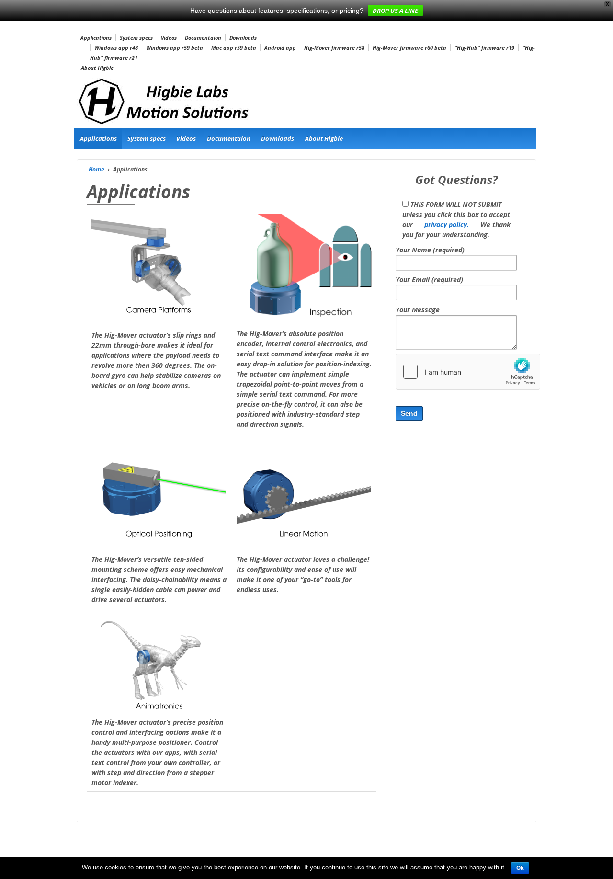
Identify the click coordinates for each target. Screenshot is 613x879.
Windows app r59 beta (174, 47)
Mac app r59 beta (233, 47)
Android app (280, 47)
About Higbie (97, 67)
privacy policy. (446, 224)
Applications (96, 37)
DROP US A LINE (395, 10)
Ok (520, 868)
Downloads (243, 37)
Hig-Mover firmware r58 (334, 47)
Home (96, 169)
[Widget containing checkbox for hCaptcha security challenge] (468, 372)
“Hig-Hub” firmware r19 (484, 47)
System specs (136, 37)
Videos (169, 37)
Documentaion (203, 37)
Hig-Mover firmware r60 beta (409, 47)
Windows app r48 (116, 47)
